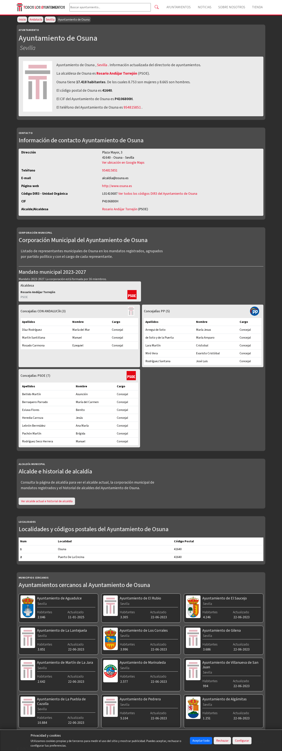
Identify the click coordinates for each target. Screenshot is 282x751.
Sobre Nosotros (231, 7)
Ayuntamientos (179, 7)
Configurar (242, 741)
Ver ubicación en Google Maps (123, 162)
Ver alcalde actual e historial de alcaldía (47, 501)
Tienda (257, 7)
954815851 (132, 107)
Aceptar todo (201, 741)
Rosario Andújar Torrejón (117, 73)
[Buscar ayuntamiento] (156, 7)
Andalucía (36, 19)
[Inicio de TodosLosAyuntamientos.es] (41, 7)
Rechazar (222, 741)
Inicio (22, 19)
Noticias (204, 7)
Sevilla (50, 19)
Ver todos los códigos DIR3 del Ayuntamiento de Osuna (157, 193)
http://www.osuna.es (117, 186)
